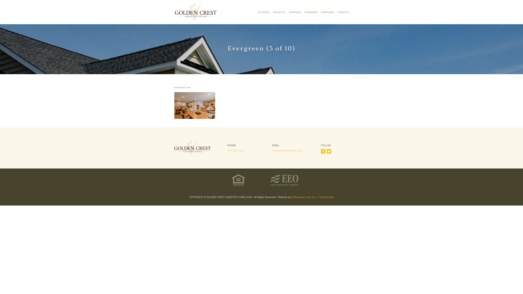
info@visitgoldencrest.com (287, 150)
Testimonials (327, 12)
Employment (311, 12)
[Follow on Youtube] (329, 151)
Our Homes (264, 12)
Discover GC (279, 12)
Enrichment (295, 12)
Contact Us (343, 12)
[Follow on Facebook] (323, 151)
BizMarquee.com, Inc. (304, 197)
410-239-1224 (235, 150)
